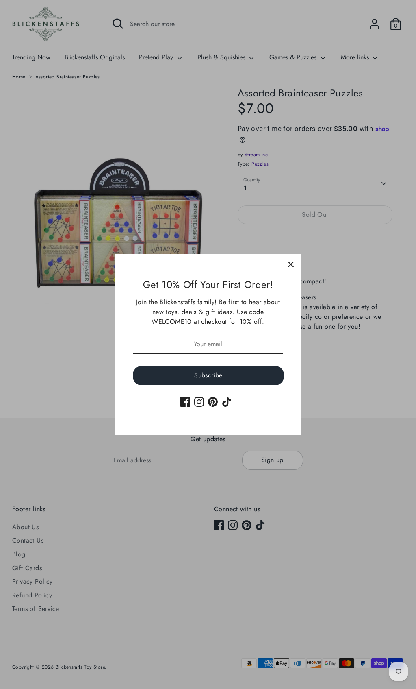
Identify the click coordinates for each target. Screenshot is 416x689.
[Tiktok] (227, 402)
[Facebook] (185, 402)
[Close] (291, 264)
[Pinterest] (213, 402)
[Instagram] (199, 402)
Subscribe (208, 375)
